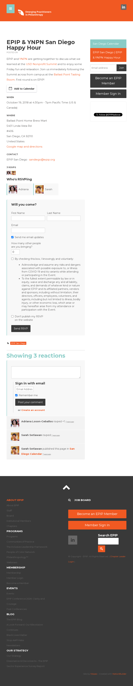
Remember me (28, 395)
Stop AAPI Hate (15, 640)
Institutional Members (19, 520)
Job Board (82, 500)
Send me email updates (29, 237)
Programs (15, 531)
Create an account (33, 410)
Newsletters (13, 645)
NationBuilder (119, 674)
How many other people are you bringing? (26, 245)
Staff (9, 510)
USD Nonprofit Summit (41, 64)
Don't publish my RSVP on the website (29, 318)
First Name (18, 213)
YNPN (23, 59)
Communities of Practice (20, 541)
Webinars (12, 562)
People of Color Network (21, 552)
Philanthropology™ (17, 557)
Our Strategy (17, 650)
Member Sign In (108, 94)
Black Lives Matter (17, 635)
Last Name (53, 213)
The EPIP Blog (14, 619)
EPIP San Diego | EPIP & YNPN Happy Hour (107, 55)
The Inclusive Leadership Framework (27, 546)
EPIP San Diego (18, 343)
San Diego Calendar (106, 43)
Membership (16, 567)
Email (14, 225)
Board (10, 515)
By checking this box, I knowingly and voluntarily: (47, 284)
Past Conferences (17, 609)
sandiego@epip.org (42, 159)
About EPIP (15, 500)
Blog (10, 614)
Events (12, 588)
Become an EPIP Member (108, 80)
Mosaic (94, 674)
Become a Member (18, 583)
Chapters (12, 526)
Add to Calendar (24, 88)
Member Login (15, 578)
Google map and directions (24, 146)
